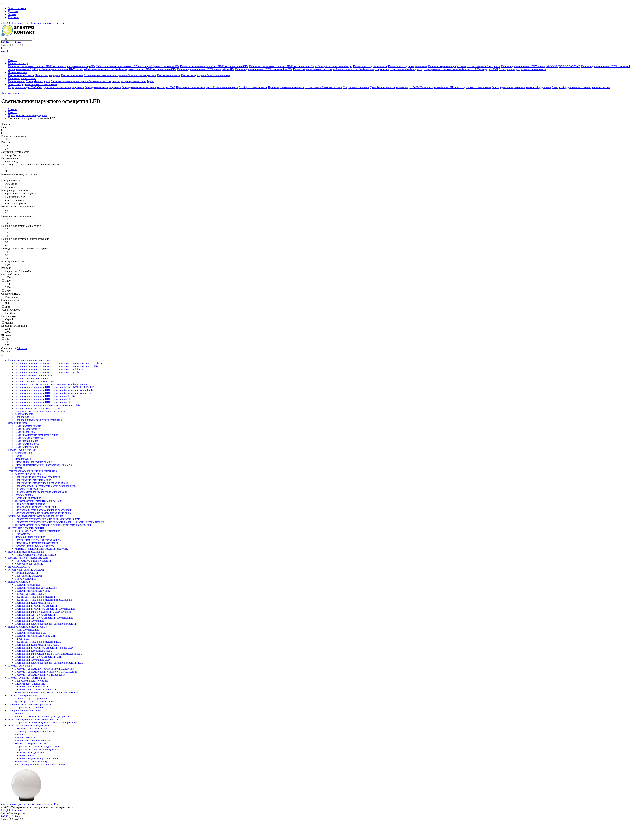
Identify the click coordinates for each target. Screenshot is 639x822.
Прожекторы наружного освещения (35, 596)
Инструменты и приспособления (33, 560)
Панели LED (22, 638)
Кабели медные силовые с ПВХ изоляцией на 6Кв (263, 69)
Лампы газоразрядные (47, 75)
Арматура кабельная (26, 572)
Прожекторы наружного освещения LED (38, 641)
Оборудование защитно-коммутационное (60, 87)
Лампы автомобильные (21, 75)
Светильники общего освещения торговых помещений (46, 623)
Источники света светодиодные (26, 551)
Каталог (12, 60)
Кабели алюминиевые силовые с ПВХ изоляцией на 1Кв (281, 66)
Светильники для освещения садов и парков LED (29, 804)
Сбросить (22, 348)
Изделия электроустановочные (32, 740)
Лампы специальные (218, 75)
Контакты (13, 17)
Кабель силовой (467, 69)
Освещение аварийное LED (30, 632)
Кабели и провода (18, 63)
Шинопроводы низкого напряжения (470, 87)
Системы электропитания (22, 695)
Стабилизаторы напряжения (31, 698)
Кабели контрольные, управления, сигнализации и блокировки (464, 66)
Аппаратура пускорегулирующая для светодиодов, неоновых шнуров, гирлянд (59, 521)
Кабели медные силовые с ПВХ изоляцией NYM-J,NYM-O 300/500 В (540, 66)
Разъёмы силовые (332, 87)
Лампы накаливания (168, 75)
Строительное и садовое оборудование (30, 704)
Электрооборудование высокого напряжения (33, 719)
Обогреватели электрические (31, 680)
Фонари (19, 713)
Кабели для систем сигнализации (333, 66)
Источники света (17, 72)
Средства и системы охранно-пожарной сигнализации (46, 671)
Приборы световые (19, 581)
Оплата (12, 14)
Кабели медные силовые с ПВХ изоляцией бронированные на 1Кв (77, 69)
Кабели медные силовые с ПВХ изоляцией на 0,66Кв (145, 69)
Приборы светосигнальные (30, 593)
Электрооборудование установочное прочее (40, 764)
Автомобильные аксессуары (31, 728)
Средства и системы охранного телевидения (40, 674)
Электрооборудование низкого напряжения (32, 84)
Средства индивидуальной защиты (34, 545)
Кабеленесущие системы (22, 78)
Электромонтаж (17, 8)
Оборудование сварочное (29, 707)
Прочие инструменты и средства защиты (38, 539)
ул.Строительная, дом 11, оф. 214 (45, 23)
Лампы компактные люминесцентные (105, 75)
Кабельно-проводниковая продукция (29, 360)
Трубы (150, 81)
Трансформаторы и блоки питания (34, 701)
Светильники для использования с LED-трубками (43, 611)
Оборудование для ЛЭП (28, 575)
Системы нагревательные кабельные (35, 689)
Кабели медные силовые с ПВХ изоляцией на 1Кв (205, 69)
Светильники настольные (29, 620)
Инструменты (22, 533)
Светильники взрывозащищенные (34, 602)
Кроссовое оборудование (29, 563)
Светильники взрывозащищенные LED (37, 644)
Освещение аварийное (27, 584)
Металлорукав (42, 81)
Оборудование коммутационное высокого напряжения (46, 722)
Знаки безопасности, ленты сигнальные (37, 530)
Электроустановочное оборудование (28, 725)
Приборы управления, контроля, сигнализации (295, 87)
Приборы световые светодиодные (27, 626)
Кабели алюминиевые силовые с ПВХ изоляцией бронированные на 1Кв (137, 66)
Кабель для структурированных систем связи (432, 69)
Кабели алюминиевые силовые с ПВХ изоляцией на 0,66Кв (214, 66)
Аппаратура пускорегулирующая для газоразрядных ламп (47, 518)
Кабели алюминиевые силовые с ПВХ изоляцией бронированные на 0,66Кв (51, 66)
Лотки (29, 81)
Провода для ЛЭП (487, 69)
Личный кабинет (11, 93)
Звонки (19, 734)
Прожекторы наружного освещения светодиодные (43, 599)
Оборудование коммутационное (103, 87)
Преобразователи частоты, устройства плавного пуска (207, 87)
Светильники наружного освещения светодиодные (44, 617)
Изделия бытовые (25, 737)
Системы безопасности (21, 665)
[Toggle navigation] (2, 55)
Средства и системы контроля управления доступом (44, 668)
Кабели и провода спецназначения (407, 66)
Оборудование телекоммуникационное (37, 749)
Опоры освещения (25, 578)
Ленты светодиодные (27, 629)
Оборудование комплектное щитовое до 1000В (148, 87)
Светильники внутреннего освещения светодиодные (45, 608)
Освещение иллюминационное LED (35, 635)
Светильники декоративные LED (34, 650)
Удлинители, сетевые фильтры (32, 761)
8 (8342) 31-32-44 (11, 42)
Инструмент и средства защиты (26, 527)
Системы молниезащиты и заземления (36, 542)
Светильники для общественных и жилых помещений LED (49, 653)
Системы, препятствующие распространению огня (117, 81)
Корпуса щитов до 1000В (22, 87)
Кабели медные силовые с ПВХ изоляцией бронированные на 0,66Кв (54, 390)
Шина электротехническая (434, 87)
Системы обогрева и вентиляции (27, 677)
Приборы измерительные (253, 87)
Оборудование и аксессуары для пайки (37, 746)
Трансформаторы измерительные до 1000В (394, 87)
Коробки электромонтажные (31, 743)
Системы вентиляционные (30, 683)
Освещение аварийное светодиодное (36, 587)
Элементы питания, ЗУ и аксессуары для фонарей (43, 716)
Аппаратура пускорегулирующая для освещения (35, 515)
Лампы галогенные (72, 75)
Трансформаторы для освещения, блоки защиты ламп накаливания (53, 524)
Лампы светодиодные (193, 75)
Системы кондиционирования (32, 686)
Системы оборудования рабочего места (37, 758)
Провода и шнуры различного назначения (522, 69)
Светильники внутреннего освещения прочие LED (44, 647)
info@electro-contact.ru (13, 23)
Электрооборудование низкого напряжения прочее (581, 87)
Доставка (13, 11)
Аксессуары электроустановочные (34, 731)
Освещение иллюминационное (32, 590)
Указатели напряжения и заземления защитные (41, 548)
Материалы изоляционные (30, 536)
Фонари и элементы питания (24, 710)
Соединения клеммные (356, 87)
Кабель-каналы (16, 81)
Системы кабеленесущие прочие (69, 81)
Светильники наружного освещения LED (38, 656)
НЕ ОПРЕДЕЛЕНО (19, 566)
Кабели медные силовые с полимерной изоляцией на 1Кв (326, 69)
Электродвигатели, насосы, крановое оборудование (521, 87)
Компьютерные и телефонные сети (28, 557)
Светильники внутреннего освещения (36, 605)
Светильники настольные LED (32, 659)
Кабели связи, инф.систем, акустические (382, 69)
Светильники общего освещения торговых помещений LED (49, 662)
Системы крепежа (25, 755)
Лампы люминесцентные (141, 75)
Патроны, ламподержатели (30, 752)
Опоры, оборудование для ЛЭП (26, 569)
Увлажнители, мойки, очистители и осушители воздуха (46, 692)
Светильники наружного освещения (35, 614)
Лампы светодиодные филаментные (35, 554)
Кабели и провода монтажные (370, 66)
